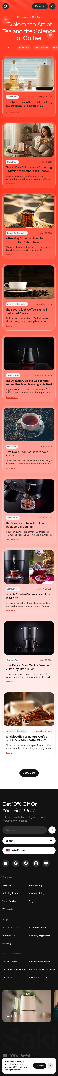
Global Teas (12, 97)
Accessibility (8, 935)
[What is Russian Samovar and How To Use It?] (29, 567)
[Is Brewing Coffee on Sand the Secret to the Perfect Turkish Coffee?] (29, 211)
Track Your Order (37, 927)
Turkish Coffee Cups (39, 977)
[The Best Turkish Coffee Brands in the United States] (29, 282)
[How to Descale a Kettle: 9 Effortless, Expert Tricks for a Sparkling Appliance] (29, 75)
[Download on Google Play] (15, 863)
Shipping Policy (10, 893)
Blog (31, 901)
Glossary (6, 943)
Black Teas (11, 446)
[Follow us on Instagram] (36, 863)
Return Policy (35, 885)
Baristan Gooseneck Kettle (42, 969)
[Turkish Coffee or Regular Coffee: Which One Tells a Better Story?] (29, 709)
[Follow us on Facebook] (26, 863)
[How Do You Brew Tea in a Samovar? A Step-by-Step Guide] (29, 638)
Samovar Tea (12, 518)
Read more (10, 112)
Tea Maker (7, 977)
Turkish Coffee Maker (16, 233)
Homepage (22, 17)
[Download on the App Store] (5, 863)
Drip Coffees (13, 375)
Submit (52, 830)
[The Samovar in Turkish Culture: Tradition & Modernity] (29, 496)
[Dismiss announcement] (50, 1066)
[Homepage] (5, 6)
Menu (38, 6)
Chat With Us (11, 927)
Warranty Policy (36, 893)
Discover (40, 1065)
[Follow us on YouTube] (46, 863)
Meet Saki (7, 885)
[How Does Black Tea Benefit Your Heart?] (29, 424)
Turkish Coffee (9, 961)
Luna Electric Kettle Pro (14, 969)
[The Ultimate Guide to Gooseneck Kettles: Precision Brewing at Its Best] (29, 353)
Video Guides (9, 901)
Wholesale (7, 909)
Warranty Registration (40, 935)
